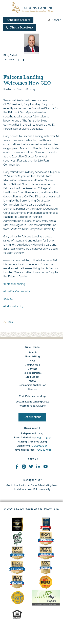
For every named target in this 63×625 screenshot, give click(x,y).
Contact (32, 368)
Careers (32, 389)
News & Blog (32, 356)
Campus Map (32, 364)
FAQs (32, 360)
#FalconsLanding (14, 284)
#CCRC (8, 298)
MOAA (32, 381)
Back (8, 322)
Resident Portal (32, 372)
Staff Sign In (32, 377)
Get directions (32, 417)
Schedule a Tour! (18, 20)
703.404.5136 (43, 449)
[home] (32, 8)
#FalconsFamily (13, 306)
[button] (19, 27)
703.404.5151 (44, 437)
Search (56, 20)
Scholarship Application (32, 385)
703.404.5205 (39, 445)
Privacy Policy (51, 508)
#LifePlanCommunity (16, 291)
